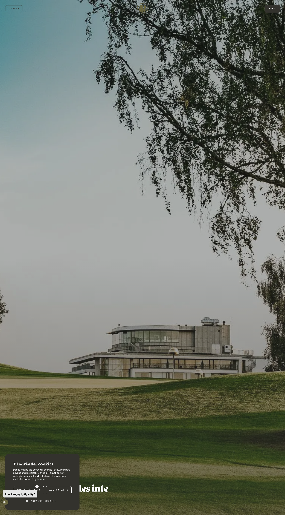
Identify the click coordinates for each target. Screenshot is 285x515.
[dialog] (42, 482)
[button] (42, 501)
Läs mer (41, 479)
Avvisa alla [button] (58, 490)
